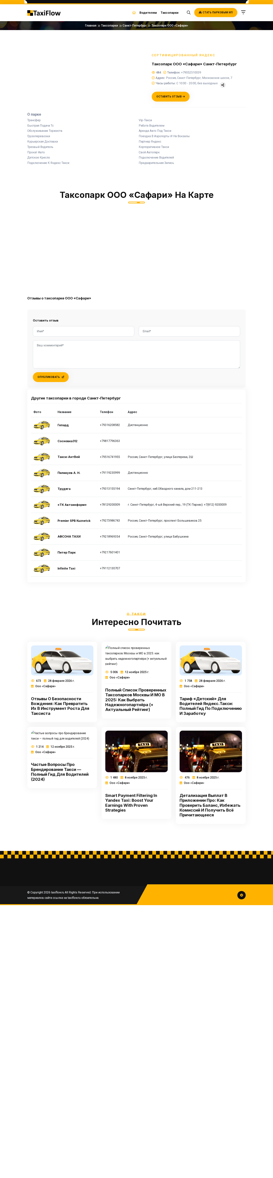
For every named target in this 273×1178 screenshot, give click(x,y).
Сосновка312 (67, 441)
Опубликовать (49, 377)
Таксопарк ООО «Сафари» (169, 25)
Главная (90, 25)
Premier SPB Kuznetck (74, 521)
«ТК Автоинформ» (72, 505)
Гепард (63, 425)
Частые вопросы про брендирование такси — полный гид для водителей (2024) (60, 771)
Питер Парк (67, 552)
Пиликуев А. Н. (69, 473)
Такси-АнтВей (69, 457)
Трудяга (64, 489)
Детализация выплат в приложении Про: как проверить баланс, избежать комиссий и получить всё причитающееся (210, 805)
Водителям (148, 12)
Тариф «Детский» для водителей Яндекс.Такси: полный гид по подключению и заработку (211, 706)
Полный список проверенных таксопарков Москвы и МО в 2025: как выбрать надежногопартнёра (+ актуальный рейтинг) (135, 700)
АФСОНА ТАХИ (69, 536)
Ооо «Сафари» (45, 686)
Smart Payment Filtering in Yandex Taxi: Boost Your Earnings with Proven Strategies (131, 802)
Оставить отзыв (169, 96)
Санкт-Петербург (135, 25)
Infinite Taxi (66, 568)
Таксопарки (169, 12)
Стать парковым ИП (218, 12)
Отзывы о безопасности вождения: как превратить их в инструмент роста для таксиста (60, 706)
